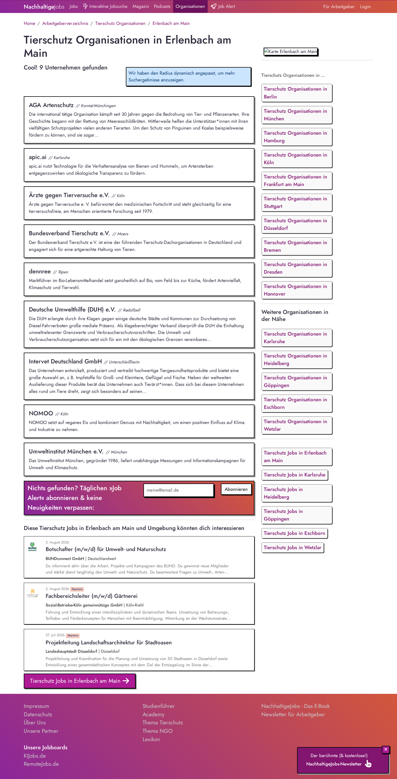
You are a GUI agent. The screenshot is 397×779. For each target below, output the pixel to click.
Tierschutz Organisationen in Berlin (295, 92)
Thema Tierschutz (163, 722)
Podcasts (162, 6)
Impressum (36, 706)
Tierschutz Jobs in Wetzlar (292, 547)
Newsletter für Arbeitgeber (293, 714)
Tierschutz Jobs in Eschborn (294, 533)
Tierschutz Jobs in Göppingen (283, 515)
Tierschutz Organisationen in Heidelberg (295, 359)
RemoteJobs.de (41, 764)
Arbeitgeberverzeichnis (65, 23)
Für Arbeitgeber (339, 6)
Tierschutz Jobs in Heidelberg (283, 493)
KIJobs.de (35, 756)
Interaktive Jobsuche (107, 6)
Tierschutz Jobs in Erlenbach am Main (76, 681)
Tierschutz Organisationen (120, 23)
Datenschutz (38, 714)
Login (365, 6)
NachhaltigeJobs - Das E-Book (295, 706)
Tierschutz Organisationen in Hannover (295, 290)
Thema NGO (158, 731)
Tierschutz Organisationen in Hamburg (295, 136)
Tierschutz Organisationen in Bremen (295, 246)
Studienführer (159, 706)
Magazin (141, 6)
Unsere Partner (41, 731)
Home (29, 23)
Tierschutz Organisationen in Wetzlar (295, 425)
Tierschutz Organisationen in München (295, 114)
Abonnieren (236, 489)
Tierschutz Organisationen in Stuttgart (295, 202)
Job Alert (226, 6)
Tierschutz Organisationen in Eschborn (295, 403)
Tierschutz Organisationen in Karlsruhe (295, 337)
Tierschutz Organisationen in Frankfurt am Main (295, 180)
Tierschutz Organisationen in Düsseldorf (295, 224)
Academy (153, 714)
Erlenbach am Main (171, 23)
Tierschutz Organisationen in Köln (295, 158)
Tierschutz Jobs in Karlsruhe (294, 474)
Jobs (74, 6)
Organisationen (190, 6)
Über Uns (35, 722)
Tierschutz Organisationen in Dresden (295, 268)
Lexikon (151, 739)
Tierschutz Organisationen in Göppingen (295, 381)
